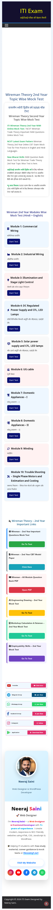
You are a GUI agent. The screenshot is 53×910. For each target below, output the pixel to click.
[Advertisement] (26, 64)
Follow (41, 723)
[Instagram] (10, 872)
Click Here (27, 567)
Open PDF (27, 590)
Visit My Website (26, 862)
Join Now (40, 695)
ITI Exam (31, 11)
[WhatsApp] (42, 872)
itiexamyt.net (30, 853)
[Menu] (6, 25)
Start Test (13, 241)
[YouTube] (18, 872)
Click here (39, 685)
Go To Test (27, 544)
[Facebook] (26, 872)
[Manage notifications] (46, 903)
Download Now (37, 732)
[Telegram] (34, 872)
